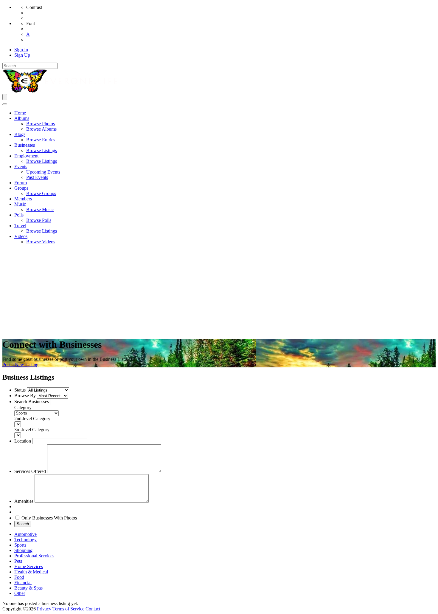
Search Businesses (31, 401)
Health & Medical (31, 571)
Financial (23, 582)
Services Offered (30, 471)
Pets (18, 561)
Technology (25, 539)
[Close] (4, 104)
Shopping (23, 550)
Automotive (25, 534)
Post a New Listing (20, 364)
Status (20, 389)
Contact (93, 608)
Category (23, 407)
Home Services (28, 566)
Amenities (23, 501)
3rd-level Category (31, 429)
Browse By (25, 395)
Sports (20, 545)
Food (19, 577)
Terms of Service (68, 608)
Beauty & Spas (28, 587)
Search (23, 524)
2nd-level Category (32, 418)
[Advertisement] (219, 291)
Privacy (44, 608)
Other (19, 593)
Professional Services (34, 555)
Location (22, 440)
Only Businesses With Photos (49, 517)
